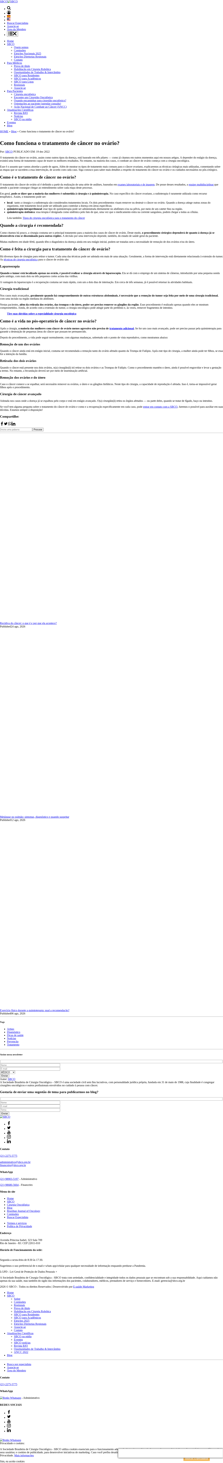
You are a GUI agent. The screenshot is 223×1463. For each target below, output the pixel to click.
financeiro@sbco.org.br (13, 1165)
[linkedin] (13, 424)
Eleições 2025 (21, 1320)
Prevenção (12, 1041)
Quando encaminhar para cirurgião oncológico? (40, 100)
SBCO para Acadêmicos (27, 78)
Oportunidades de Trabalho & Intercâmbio (37, 72)
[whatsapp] (9, 424)
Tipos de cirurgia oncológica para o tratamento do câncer (54, 217)
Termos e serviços (17, 1223)
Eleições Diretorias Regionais (30, 56)
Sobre (17, 1298)
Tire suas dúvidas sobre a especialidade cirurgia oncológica (41, 313)
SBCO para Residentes (26, 75)
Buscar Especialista (17, 23)
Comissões (20, 50)
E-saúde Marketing (83, 1286)
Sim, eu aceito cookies (12, 1461)
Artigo (10, 1028)
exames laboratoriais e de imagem (136, 184)
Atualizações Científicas (20, 109)
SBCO (10, 44)
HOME (4, 131)
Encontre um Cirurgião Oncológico (33, 97)
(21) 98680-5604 (9, 1184)
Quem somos (21, 47)
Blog (9, 125)
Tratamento (13, 1044)
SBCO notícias (22, 1342)
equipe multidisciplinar (201, 184)
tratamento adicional (121, 328)
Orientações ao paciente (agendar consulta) (37, 103)
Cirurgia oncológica (25, 94)
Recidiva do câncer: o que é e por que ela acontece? (28, 623)
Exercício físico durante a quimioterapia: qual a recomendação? (34, 1010)
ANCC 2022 (21, 1352)
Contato (18, 59)
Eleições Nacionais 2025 (27, 53)
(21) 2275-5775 (8, 1155)
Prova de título (22, 66)
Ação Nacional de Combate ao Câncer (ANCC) (40, 106)
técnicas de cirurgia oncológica (21, 259)
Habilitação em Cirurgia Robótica (32, 69)
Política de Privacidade (19, 1226)
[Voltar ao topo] (1, 1437)
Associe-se (13, 26)
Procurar (38, 429)
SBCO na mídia (23, 119)
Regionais (19, 84)
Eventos (11, 122)
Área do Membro (16, 29)
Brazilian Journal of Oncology (23, 1210)
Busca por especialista (19, 1364)
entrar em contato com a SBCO (160, 406)
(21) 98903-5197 (9, 1178)
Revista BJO (21, 113)
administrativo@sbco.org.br (15, 1162)
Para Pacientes (15, 91)
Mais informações (24, 1455)
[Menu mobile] (12, 34)
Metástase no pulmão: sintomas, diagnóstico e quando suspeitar (34, 816)
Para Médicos (14, 62)
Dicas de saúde (15, 1035)
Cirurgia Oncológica (18, 1204)
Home (10, 40)
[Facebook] (2, 424)
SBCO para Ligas (24, 81)
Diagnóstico (13, 1032)
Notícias (18, 116)
